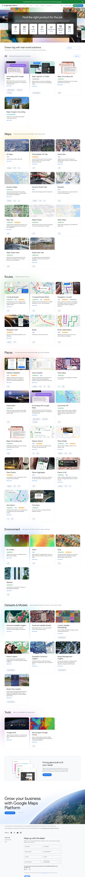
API (34, 168)
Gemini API (20, 90)
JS (19, 168)
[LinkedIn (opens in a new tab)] (11, 832)
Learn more (59, 1)
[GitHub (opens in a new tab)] (20, 832)
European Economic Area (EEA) (47, 828)
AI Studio (10, 92)
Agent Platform (11, 90)
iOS (15, 168)
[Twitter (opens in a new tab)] (14, 832)
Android (9, 168)
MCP (60, 92)
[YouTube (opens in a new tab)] (17, 832)
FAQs (6, 841)
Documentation (37, 92)
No (30, 869)
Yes (26, 869)
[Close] (83, 2)
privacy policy (45, 872)
